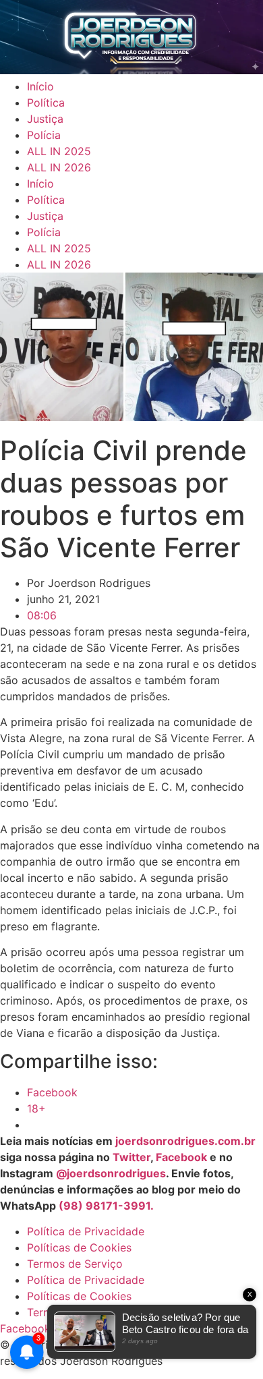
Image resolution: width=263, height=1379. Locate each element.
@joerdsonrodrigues (111, 1173)
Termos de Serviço (75, 1263)
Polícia (44, 135)
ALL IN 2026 (59, 167)
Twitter (131, 1157)
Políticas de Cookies (79, 1247)
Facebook (181, 1157)
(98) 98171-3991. (106, 1205)
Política (46, 102)
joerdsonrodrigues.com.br (184, 1141)
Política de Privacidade (85, 1231)
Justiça (45, 118)
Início (40, 86)
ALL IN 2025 (59, 151)
